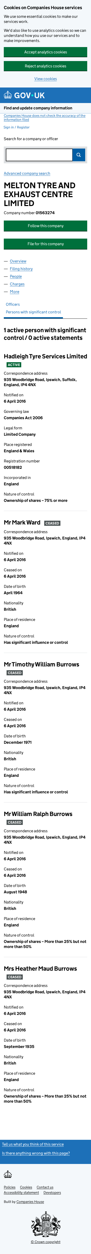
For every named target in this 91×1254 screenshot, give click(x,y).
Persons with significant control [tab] (33, 312)
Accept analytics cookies (45, 52)
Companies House (30, 1201)
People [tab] (16, 276)
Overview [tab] (18, 261)
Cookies (26, 1187)
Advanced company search (27, 173)
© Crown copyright (45, 1242)
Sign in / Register (17, 127)
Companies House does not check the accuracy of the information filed (44, 117)
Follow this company (45, 225)
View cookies (45, 78)
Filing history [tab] (21, 268)
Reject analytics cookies (45, 66)
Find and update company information (38, 108)
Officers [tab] (13, 304)
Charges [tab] (17, 284)
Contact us (45, 1187)
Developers (52, 1192)
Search (79, 155)
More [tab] (14, 291)
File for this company (46, 243)
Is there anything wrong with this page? (36, 1153)
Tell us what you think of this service (33, 1144)
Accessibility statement (21, 1192)
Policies (9, 1187)
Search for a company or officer (31, 138)
